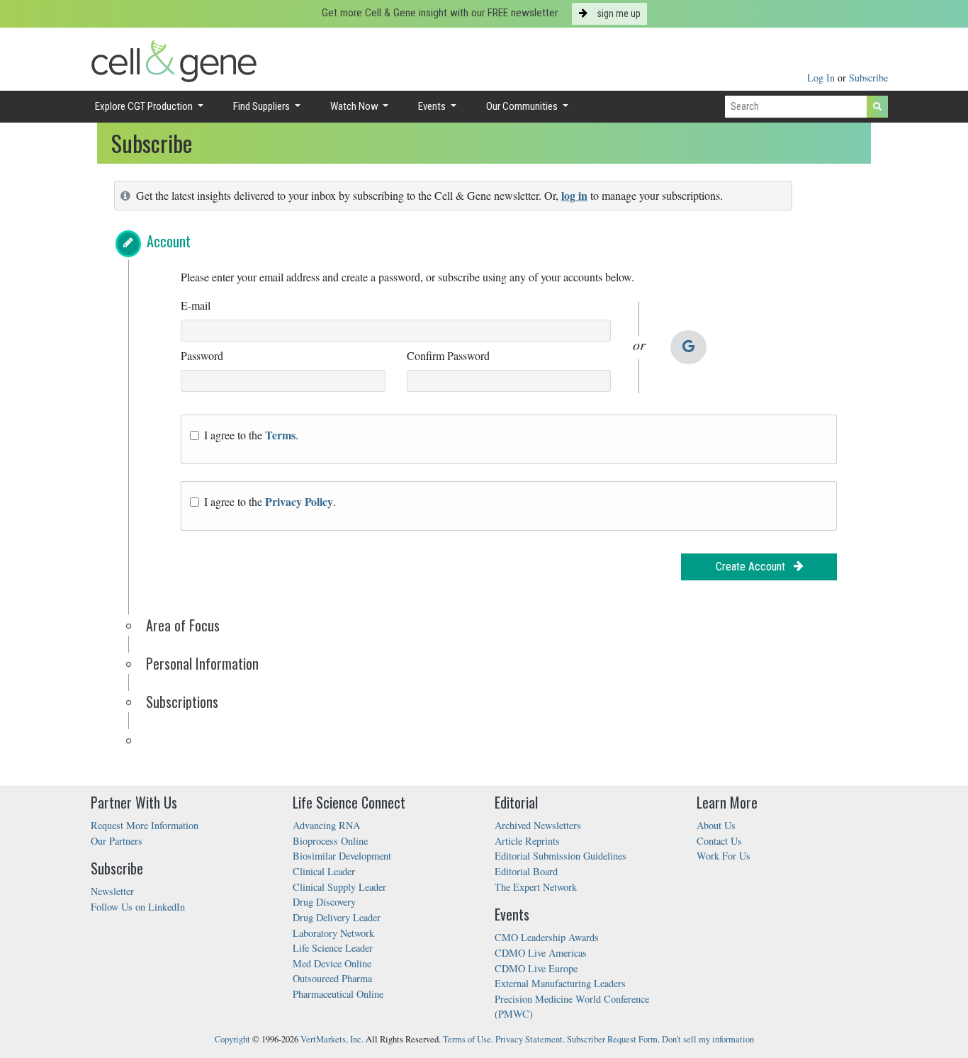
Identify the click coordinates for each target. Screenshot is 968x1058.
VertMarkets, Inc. (332, 1039)
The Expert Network (536, 887)
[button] (128, 243)
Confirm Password (448, 355)
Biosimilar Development (342, 855)
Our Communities (523, 106)
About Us (716, 825)
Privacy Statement (529, 1039)
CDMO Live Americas (541, 952)
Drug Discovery (324, 901)
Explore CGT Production (145, 106)
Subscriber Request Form (612, 1039)
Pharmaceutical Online (338, 994)
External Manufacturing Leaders (560, 983)
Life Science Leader (333, 948)
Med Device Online (332, 963)
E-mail (195, 305)
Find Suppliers (262, 106)
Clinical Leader (324, 871)
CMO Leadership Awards (547, 937)
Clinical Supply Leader (339, 887)
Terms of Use (467, 1039)
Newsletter (112, 891)
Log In (822, 77)
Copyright (232, 1039)
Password (202, 355)
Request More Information (144, 825)
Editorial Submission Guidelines (560, 855)
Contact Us (719, 841)
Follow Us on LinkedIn (138, 906)
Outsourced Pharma (332, 978)
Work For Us (723, 855)
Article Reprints (527, 841)
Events (433, 106)
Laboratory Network (333, 933)
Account (169, 241)
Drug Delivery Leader (337, 917)
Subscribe (868, 77)
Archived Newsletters (538, 825)
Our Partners (116, 841)
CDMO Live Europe (536, 968)
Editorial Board (526, 871)
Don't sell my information (708, 1039)
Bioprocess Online (330, 841)
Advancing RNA (326, 825)
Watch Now (355, 106)
